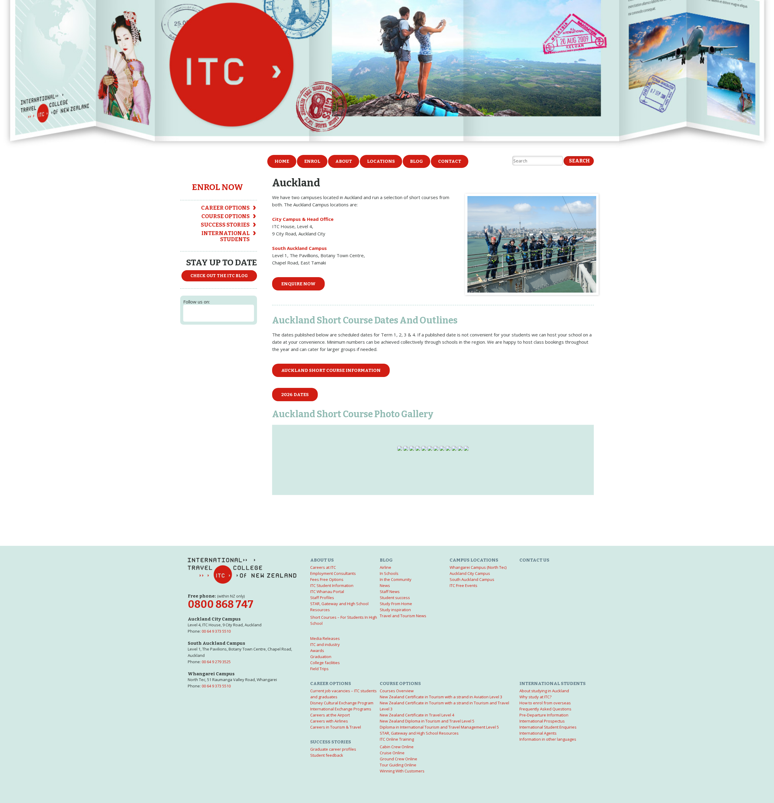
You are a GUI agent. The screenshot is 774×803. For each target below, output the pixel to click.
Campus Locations (474, 560)
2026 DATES (295, 394)
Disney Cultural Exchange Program (341, 703)
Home (282, 161)
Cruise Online (392, 752)
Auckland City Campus (470, 573)
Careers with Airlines (329, 721)
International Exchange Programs (340, 709)
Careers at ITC (323, 567)
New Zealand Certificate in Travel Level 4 (417, 715)
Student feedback (326, 755)
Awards (317, 650)
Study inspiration (395, 609)
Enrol (312, 161)
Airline (385, 567)
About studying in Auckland (544, 690)
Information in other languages (547, 739)
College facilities (325, 662)
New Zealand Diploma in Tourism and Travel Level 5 (427, 721)
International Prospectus (542, 721)
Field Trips (319, 668)
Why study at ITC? (535, 697)
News (385, 585)
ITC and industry (325, 644)
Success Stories (225, 224)
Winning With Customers (402, 771)
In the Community (395, 579)
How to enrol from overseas (545, 703)
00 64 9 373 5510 (216, 631)
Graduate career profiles (333, 749)
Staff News (390, 591)
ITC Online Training (397, 739)
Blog (416, 161)
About (343, 161)
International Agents (538, 733)
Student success (395, 597)
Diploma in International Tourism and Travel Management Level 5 (439, 727)
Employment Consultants (333, 573)
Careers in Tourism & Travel (335, 727)
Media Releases (325, 638)
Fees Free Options (326, 579)
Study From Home (396, 603)
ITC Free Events (463, 585)
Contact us (534, 560)
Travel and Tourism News (403, 615)
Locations (381, 161)
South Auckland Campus (472, 579)
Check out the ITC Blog (219, 275)
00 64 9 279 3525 (216, 661)
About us (322, 560)
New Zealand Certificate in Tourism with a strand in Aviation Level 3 (441, 697)
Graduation (320, 656)
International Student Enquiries (548, 727)
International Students (225, 236)
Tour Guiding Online (398, 765)
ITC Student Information (331, 585)
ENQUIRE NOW (298, 284)
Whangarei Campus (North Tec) (478, 567)
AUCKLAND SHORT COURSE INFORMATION (331, 370)
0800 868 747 (220, 604)
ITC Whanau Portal (327, 591)
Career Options (225, 208)
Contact (449, 161)
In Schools (389, 573)
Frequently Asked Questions (545, 709)
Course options (225, 216)
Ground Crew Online (398, 759)
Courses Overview (397, 690)
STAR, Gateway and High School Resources (419, 733)
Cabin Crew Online (397, 746)
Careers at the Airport (330, 715)
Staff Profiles (322, 597)
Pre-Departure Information (543, 715)
